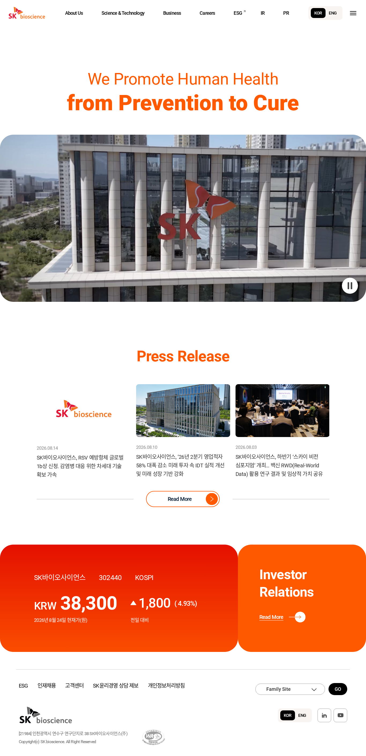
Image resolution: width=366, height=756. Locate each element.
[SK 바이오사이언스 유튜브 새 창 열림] (340, 715)
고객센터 (74, 685)
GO (338, 689)
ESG (238, 13)
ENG (333, 13)
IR (262, 13)
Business (172, 13)
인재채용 (47, 685)
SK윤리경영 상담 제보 (115, 685)
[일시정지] (350, 286)
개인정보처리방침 (166, 685)
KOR (318, 13)
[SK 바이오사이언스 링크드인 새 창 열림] (324, 715)
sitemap (353, 13)
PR (286, 13)
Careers (207, 13)
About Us (74, 13)
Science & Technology (123, 13)
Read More (180, 499)
